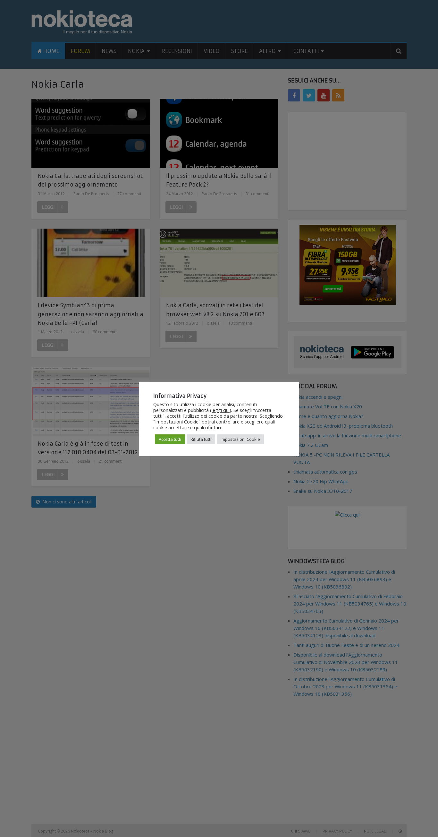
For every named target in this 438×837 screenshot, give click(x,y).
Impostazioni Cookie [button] (240, 439)
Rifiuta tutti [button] (200, 439)
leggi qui (221, 410)
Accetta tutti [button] (170, 439)
